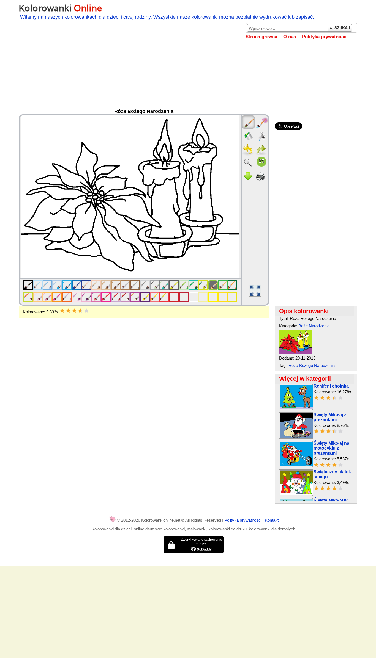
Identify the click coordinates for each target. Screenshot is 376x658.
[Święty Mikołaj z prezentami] (296, 436)
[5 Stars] (86, 310)
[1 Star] (62, 310)
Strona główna (261, 36)
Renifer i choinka (331, 386)
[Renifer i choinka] (296, 407)
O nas (289, 36)
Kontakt (272, 520)
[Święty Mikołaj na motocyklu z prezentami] (296, 465)
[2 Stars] (68, 310)
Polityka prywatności (325, 36)
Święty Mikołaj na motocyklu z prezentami (331, 448)
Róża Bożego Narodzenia (311, 365)
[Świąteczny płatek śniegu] (296, 493)
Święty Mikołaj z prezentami (330, 417)
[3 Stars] (74, 310)
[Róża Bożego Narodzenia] (295, 352)
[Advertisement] (188, 78)
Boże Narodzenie (313, 326)
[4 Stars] (80, 310)
